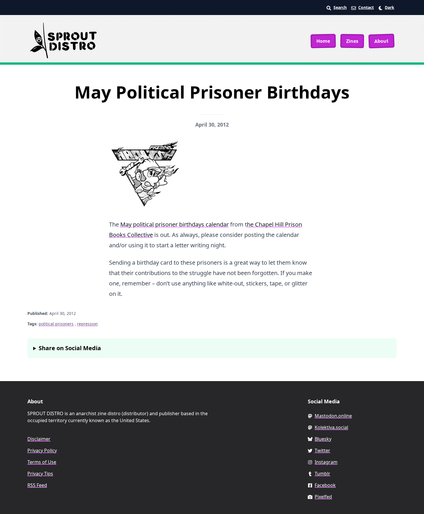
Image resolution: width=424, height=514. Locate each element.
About (381, 41)
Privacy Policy (42, 450)
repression (87, 323)
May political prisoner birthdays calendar (174, 224)
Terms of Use (41, 462)
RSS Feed (37, 485)
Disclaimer (38, 439)
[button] (386, 7)
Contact (366, 7)
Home (323, 41)
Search (340, 7)
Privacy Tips (40, 473)
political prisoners (56, 323)
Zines (352, 41)
